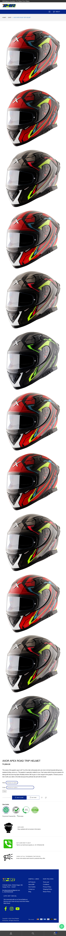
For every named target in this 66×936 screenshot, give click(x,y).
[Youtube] (18, 909)
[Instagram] (12, 909)
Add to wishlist (42, 798)
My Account (11, 933)
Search (33, 933)
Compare (46, 798)
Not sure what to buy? (23, 843)
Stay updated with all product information (29, 829)
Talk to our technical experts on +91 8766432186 (30, 845)
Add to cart (20, 797)
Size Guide (21, 827)
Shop (9, 17)
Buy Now (34, 797)
